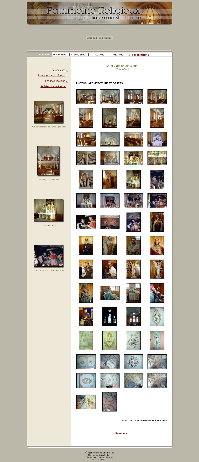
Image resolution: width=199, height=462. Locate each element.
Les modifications (55, 80)
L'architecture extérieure (51, 75)
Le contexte (59, 70)
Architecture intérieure (53, 86)
